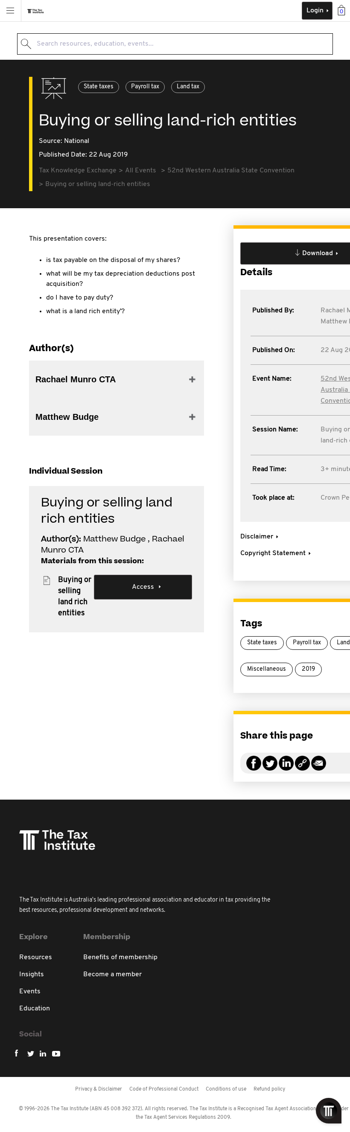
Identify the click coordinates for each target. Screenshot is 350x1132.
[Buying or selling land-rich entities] (302, 768)
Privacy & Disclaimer (98, 1089)
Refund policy (269, 1089)
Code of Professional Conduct (163, 1089)
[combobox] (175, 44)
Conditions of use (226, 1089)
